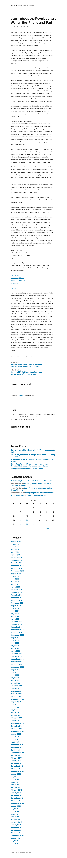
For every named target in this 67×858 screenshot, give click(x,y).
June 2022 (15, 675)
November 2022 (17, 662)
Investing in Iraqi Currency (37, 495)
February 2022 (16, 686)
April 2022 (15, 680)
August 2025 (16, 573)
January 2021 (16, 721)
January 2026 (16, 560)
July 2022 (15, 672)
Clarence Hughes (17, 481)
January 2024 (16, 624)
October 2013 (16, 769)
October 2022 (16, 664)
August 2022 (16, 670)
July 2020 (15, 737)
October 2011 (16, 833)
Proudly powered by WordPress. (23, 852)
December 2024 (17, 595)
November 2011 (17, 830)
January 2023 (16, 656)
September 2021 (17, 699)
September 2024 (17, 603)
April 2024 (15, 616)
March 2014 (15, 755)
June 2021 (15, 707)
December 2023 (17, 627)
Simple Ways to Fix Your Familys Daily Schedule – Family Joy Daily (33, 456)
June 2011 (15, 844)
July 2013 (14, 777)
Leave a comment (32, 26)
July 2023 (15, 640)
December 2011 (17, 827)
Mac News (30, 356)
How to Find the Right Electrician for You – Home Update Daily (33, 451)
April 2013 (15, 785)
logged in (20, 395)
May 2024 (15, 614)
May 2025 (15, 582)
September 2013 (17, 771)
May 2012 (14, 814)
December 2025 (17, 563)
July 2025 (15, 576)
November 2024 (17, 598)
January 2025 (16, 592)
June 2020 (15, 739)
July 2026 (15, 544)
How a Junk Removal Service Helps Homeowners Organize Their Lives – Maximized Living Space (30, 465)
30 (33, 524)
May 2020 (15, 742)
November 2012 (17, 798)
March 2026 (15, 555)
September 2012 (17, 803)
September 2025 (17, 571)
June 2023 (15, 643)
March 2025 (15, 587)
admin (13, 26)
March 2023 (15, 651)
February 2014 (16, 758)
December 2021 (17, 691)
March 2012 (15, 819)
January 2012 (16, 825)
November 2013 (17, 766)
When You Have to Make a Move (39, 481)
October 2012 (16, 801)
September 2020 (17, 731)
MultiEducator (15, 275)
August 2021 (16, 702)
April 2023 (15, 648)
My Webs (14, 5)
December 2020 (17, 723)
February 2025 (16, 590)
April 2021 (15, 713)
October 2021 (16, 696)
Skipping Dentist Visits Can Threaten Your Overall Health (32, 484)
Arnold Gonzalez (17, 495)
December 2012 (17, 795)
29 (27, 524)
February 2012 (16, 822)
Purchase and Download (18, 280)
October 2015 (16, 750)
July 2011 (14, 841)
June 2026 (15, 547)
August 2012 (16, 806)
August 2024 (16, 606)
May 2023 (15, 646)
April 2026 (15, 552)
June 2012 (15, 811)
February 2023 (16, 654)
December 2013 (17, 763)
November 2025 (17, 565)
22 (27, 520)
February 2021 (16, 718)
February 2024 (16, 622)
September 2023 (17, 635)
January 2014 (16, 761)
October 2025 (16, 568)
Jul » (47, 528)
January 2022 (16, 688)
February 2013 (16, 790)
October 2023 (16, 632)
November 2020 (17, 726)
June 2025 (15, 579)
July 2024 (15, 608)
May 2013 (14, 782)
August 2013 (16, 774)
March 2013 (15, 787)
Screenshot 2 (14, 286)
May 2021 (14, 710)
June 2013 (15, 779)
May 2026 (15, 549)
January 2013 (16, 793)
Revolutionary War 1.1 (17, 278)
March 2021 (15, 715)
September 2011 (17, 836)
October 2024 (16, 600)
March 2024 (15, 619)
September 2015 (17, 753)
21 (20, 520)
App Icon (13, 288)
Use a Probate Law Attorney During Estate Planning (31, 489)
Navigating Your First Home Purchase (40, 493)
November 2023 (17, 630)
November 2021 (17, 694)
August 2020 (16, 734)
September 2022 (17, 667)
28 (20, 524)
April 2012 (15, 817)
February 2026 (16, 557)
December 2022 (17, 659)
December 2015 (17, 745)
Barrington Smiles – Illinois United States (27, 469)
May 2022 (15, 678)
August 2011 (16, 838)
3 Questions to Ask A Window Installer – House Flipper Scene (32, 460)
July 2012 (14, 809)
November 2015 (17, 747)
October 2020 (16, 729)
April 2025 (15, 584)
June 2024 (15, 611)
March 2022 (15, 683)
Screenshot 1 (14, 283)
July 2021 (14, 705)
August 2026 (16, 541)
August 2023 (16, 638)
